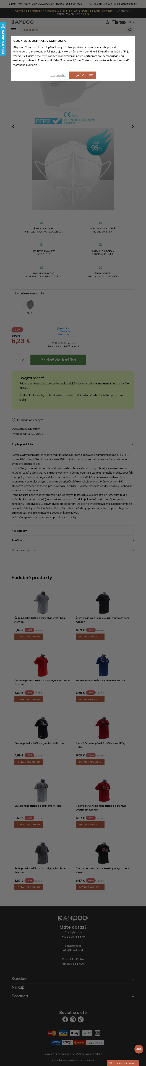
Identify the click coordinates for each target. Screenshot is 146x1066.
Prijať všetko (82, 75)
